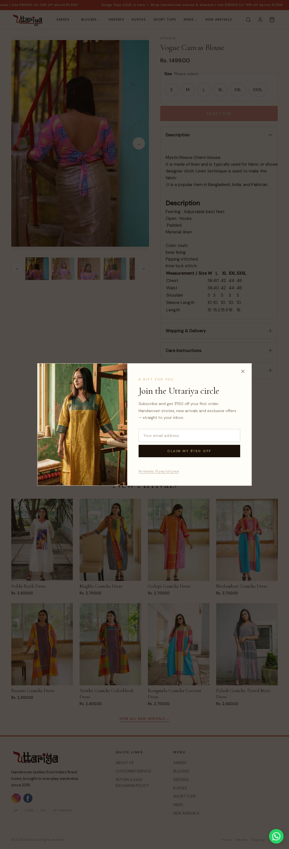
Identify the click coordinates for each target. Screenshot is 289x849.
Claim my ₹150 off (189, 451)
